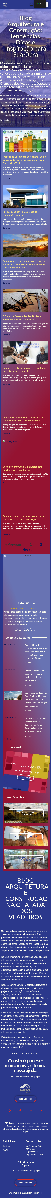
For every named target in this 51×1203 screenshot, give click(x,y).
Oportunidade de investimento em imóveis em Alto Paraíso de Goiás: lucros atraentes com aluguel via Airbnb (24, 264)
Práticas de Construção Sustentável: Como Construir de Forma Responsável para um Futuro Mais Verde (24, 160)
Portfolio (6, 1150)
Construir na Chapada (26, 813)
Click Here (25, 777)
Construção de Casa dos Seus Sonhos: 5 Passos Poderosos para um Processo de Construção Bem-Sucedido (36, 699)
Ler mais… (5, 120)
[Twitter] (41, 1110)
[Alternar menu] (31, 4)
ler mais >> (29, 663)
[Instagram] (9, 1110)
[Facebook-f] (20, 1110)
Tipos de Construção (26, 836)
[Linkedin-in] (31, 1110)
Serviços (6, 1146)
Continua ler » (8, 179)
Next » (27, 550)
